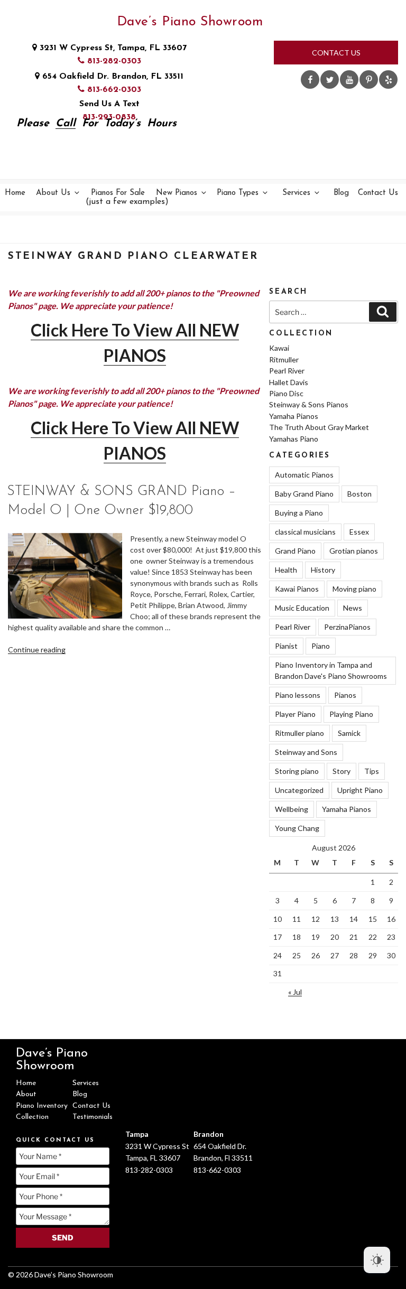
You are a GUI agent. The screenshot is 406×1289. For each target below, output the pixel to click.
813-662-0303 (113, 90)
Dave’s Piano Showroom (190, 22)
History (323, 569)
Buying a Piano (299, 512)
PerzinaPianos (347, 626)
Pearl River (286, 370)
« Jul (295, 991)
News (352, 607)
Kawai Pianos (297, 588)
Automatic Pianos (304, 474)
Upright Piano (360, 790)
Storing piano (297, 771)
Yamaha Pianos (293, 416)
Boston (359, 493)
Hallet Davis (288, 382)
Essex (359, 531)
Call (66, 123)
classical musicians (305, 531)
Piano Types (238, 193)
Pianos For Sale (119, 198)
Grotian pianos (353, 550)
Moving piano (354, 588)
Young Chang (297, 828)
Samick (349, 732)
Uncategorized (299, 790)
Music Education (302, 607)
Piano (320, 645)
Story (341, 771)
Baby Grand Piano (304, 493)
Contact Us (336, 52)
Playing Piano (351, 713)
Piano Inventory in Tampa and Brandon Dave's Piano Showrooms (331, 670)
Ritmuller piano (299, 732)
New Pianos (176, 193)
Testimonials (92, 1117)
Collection (32, 1117)
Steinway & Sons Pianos (308, 404)
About (26, 1094)
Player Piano (295, 713)
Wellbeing (291, 809)
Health (286, 569)
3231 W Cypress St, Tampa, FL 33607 (112, 48)
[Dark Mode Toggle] (377, 1260)
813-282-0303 (113, 61)
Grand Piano (295, 550)
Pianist (286, 645)
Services (296, 193)
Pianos (345, 694)
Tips (371, 771)
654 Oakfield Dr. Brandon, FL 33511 (111, 76)
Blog (341, 193)
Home (15, 193)
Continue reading (37, 649)
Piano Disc (286, 393)
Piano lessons (297, 694)
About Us (53, 193)
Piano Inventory (42, 1106)
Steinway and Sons (306, 752)
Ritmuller (284, 359)
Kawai (279, 347)
